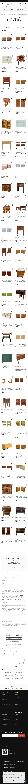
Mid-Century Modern (11, 609)
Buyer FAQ (17, 694)
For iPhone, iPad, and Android (7, 746)
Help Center (4, 694)
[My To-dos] (17, 3)
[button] (2, 4)
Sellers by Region (5, 721)
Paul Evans (21, 595)
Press (16, 721)
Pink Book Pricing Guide (6, 704)
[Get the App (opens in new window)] (5, 752)
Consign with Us (18, 701)
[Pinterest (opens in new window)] (11, 772)
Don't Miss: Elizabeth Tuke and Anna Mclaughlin (14, 0)
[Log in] (14, 3)
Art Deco (18, 609)
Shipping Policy (4, 701)
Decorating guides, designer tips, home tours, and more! (12, 741)
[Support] (25, 781)
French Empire (18, 578)
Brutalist (10, 584)
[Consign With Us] (20, 3)
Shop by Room (4, 724)
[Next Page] (19, 550)
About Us (16, 714)
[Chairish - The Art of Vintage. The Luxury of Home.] (8, 4)
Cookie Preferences (16, 777)
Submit (21, 735)
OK (14, 780)
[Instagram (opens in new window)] (3, 772)
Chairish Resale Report (19, 726)
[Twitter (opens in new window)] (15, 772)
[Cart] (25, 3)
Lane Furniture (19, 596)
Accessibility (4, 706)
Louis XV (3, 580)
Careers (16, 719)
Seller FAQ (17, 704)
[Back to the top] (25, 777)
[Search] (24, 7)
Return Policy (4, 699)
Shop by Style (4, 714)
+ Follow (7, 27)
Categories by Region (6, 719)
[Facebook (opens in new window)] (7, 772)
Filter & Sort (21, 27)
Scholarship (17, 724)
